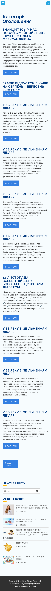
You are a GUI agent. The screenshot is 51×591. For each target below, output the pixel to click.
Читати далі (11, 72)
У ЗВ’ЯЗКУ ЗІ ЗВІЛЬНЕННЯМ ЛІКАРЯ (25, 106)
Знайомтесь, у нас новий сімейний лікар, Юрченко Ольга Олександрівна (24, 34)
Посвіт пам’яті (22, 543)
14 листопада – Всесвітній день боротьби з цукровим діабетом (23, 282)
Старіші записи (8, 464)
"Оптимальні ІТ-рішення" (25, 586)
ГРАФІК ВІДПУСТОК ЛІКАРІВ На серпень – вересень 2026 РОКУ (25, 86)
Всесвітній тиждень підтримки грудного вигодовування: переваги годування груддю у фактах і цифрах (32, 532)
